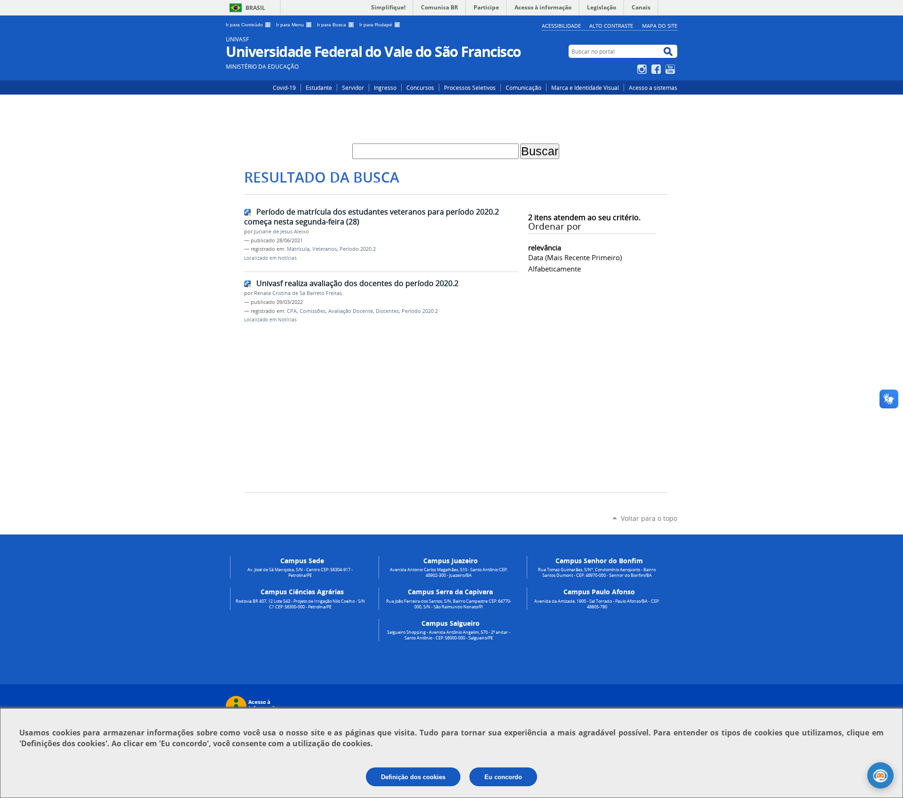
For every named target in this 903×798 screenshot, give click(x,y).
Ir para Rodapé (378, 24)
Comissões (312, 311)
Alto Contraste (611, 25)
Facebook (657, 69)
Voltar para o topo (649, 518)
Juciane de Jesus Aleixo (281, 231)
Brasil (255, 8)
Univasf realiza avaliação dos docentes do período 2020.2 (357, 283)
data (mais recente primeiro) (575, 257)
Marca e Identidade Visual (585, 87)
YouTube (671, 69)
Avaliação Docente (350, 311)
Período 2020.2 (358, 249)
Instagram (643, 69)
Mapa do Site (659, 25)
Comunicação (523, 87)
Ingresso (385, 87)
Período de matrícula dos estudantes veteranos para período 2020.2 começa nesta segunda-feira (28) (371, 217)
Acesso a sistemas (653, 87)
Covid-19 (284, 87)
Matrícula (298, 249)
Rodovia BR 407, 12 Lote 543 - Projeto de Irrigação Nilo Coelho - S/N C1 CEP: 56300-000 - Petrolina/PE (300, 604)
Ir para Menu (293, 24)
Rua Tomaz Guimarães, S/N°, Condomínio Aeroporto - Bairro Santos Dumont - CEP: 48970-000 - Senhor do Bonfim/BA (597, 572)
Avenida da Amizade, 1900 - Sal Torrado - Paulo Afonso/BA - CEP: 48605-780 (596, 604)
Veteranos (324, 249)
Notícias (287, 258)
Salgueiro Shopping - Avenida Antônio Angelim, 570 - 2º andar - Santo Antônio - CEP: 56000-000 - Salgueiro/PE (448, 635)
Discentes (387, 311)
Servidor (353, 87)
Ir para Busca (334, 24)
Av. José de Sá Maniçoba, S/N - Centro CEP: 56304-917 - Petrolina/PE (300, 572)
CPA (292, 311)
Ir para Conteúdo (247, 24)
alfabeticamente (554, 268)
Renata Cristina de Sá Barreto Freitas (298, 293)
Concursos (420, 87)
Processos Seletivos (470, 87)
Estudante (319, 87)
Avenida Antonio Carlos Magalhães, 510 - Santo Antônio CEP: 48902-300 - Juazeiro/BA (448, 572)
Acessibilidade (561, 25)
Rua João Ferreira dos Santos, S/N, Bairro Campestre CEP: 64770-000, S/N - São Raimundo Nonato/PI (448, 604)
